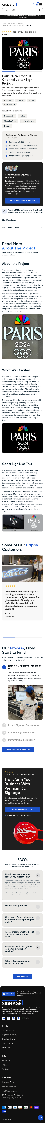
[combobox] (22, 10)
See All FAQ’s (22, 977)
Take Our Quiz (8, 1048)
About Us (6, 1061)
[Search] (39, 10)
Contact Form (8, 1082)
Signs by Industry (9, 1035)
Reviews (5, 1069)
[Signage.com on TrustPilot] (25, 1018)
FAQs (4, 1065)
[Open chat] (40, 1117)
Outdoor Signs (8, 1039)
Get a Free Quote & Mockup (22, 201)
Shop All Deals (23, 17)
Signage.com (8, 1119)
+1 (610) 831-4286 (9, 1087)
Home (4, 24)
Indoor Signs (7, 1043)
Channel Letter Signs (15, 24)
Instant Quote (8, 1030)
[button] (40, 4)
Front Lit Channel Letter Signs (13, 25)
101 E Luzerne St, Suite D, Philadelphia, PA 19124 (12, 1096)
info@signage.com (10, 1091)
